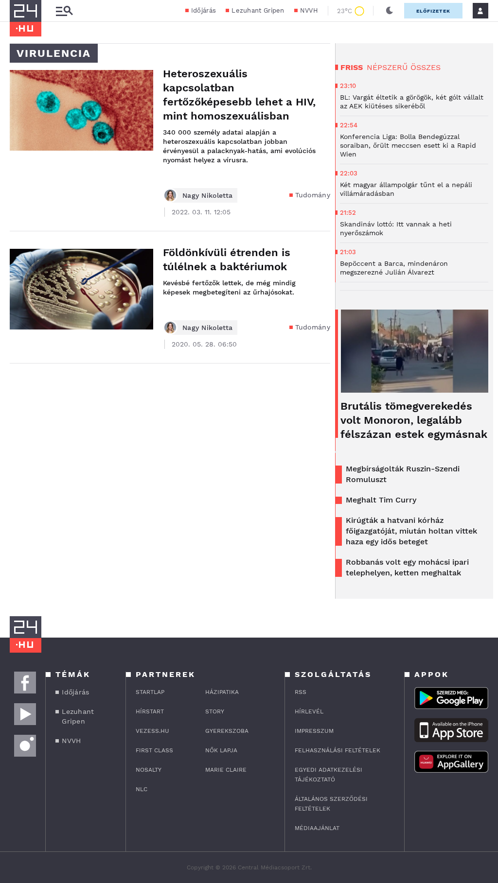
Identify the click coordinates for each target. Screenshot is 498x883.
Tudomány (312, 195)
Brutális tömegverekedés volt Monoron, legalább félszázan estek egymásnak (413, 420)
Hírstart (150, 711)
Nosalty (148, 769)
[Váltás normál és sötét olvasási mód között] (389, 11)
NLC (141, 789)
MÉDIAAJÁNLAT (317, 828)
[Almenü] (64, 11)
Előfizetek (433, 11)
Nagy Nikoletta (207, 195)
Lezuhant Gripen (258, 10)
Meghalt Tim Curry (381, 499)
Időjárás (203, 10)
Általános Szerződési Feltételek (331, 804)
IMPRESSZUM (314, 730)
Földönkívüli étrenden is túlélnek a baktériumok (226, 259)
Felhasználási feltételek (337, 750)
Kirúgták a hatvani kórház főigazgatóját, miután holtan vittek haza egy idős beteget (411, 531)
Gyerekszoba (227, 730)
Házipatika (222, 692)
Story (214, 711)
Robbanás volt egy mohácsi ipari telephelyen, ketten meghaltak (407, 567)
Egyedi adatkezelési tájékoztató (328, 774)
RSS (300, 692)
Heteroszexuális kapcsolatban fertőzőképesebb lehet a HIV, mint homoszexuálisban (239, 95)
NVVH (309, 10)
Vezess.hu (152, 730)
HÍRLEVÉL (309, 711)
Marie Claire (226, 769)
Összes (425, 67)
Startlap (150, 692)
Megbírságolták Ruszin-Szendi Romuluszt (403, 474)
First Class (154, 750)
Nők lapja (221, 750)
